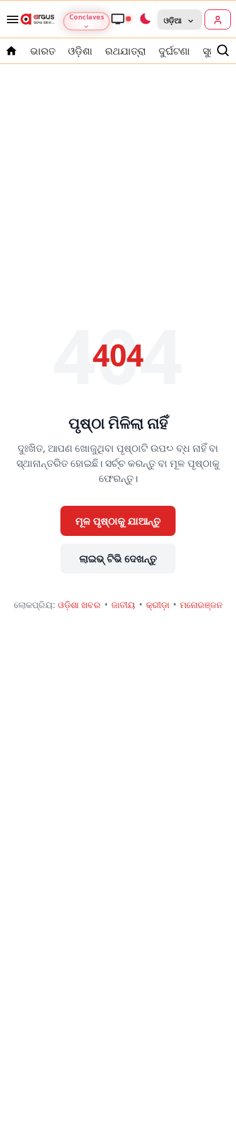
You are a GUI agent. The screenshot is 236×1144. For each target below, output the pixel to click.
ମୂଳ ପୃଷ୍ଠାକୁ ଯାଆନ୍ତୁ (118, 521)
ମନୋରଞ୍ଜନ (201, 605)
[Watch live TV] (121, 19)
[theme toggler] (145, 19)
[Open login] (218, 19)
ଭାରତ (42, 51)
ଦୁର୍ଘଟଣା (174, 51)
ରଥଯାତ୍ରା (125, 51)
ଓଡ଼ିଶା (80, 51)
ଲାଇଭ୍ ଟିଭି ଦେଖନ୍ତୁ (118, 558)
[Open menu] (10, 19)
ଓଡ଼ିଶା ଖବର (79, 605)
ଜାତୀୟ (123, 605)
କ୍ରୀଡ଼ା (157, 605)
